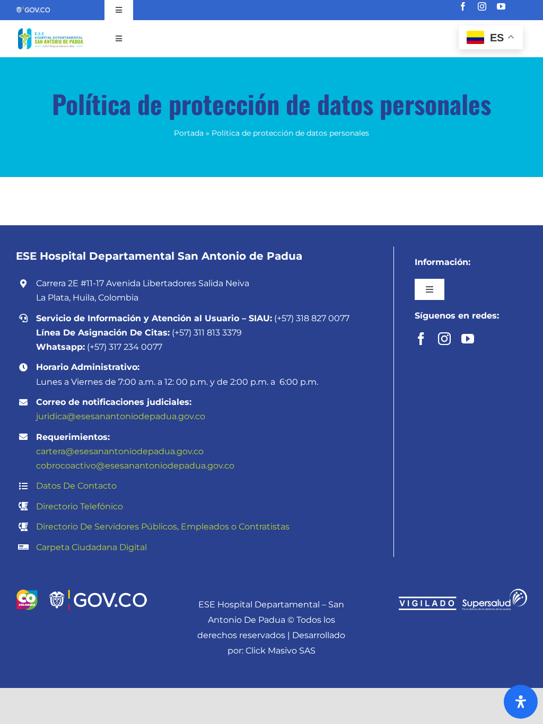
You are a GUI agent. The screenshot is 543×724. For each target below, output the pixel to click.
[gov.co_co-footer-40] (27, 593)
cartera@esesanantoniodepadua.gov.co (120, 451)
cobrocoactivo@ (70, 466)
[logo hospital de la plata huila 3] (50, 29)
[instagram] (482, 6)
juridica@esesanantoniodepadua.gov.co (120, 416)
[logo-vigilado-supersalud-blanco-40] (463, 593)
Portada (189, 133)
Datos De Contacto (76, 486)
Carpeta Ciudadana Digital (91, 547)
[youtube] (501, 6)
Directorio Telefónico (79, 506)
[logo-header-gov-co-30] (33, 10)
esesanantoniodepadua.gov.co (169, 466)
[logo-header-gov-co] (97, 593)
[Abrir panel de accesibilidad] (521, 702)
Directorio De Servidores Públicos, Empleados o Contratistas (163, 527)
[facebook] (463, 6)
